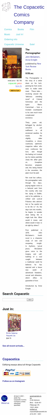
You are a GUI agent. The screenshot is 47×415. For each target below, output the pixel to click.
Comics (8, 29)
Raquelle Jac (10, 335)
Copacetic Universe (14, 44)
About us (5, 403)
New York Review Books (33, 66)
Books (21, 29)
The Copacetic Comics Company (29, 14)
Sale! (32, 44)
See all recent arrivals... (13, 345)
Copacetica (11, 359)
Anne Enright (31, 59)
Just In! (19, 34)
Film (32, 29)
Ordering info (10, 39)
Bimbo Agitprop (11, 333)
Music (7, 34)
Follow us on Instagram (14, 381)
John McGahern (32, 56)
